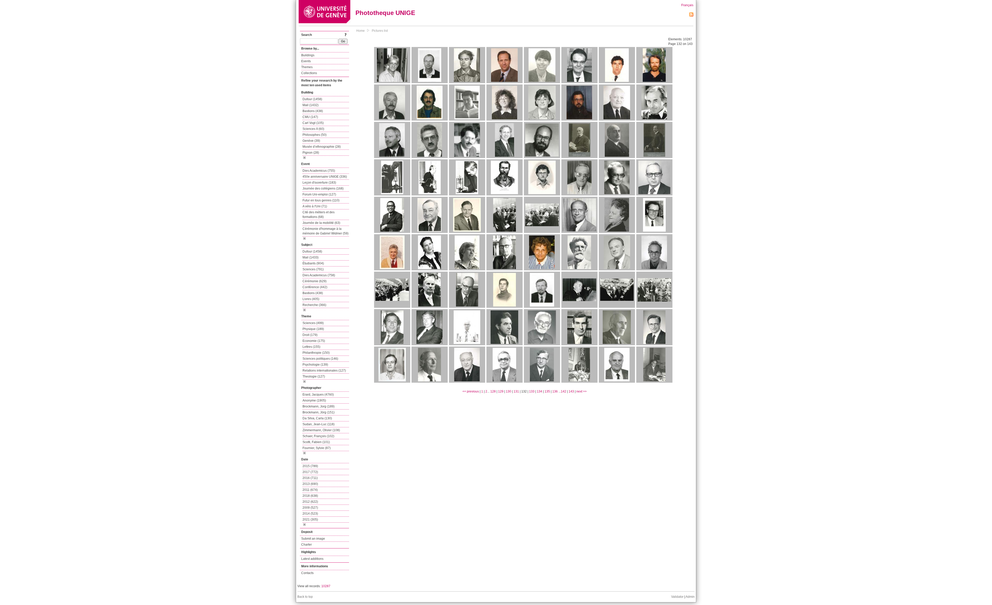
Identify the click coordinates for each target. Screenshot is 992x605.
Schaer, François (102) (318, 436)
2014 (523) (310, 513)
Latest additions (312, 559)
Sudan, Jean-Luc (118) (319, 424)
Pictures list (380, 31)
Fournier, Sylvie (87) (317, 448)
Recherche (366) (314, 305)
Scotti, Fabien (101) (316, 442)
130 (508, 391)
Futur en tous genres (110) (321, 200)
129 (500, 391)
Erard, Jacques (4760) (318, 394)
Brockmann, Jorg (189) (319, 406)
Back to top (305, 597)
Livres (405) (311, 299)
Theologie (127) (314, 376)
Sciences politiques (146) (320, 358)
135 (547, 391)
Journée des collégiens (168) (323, 188)
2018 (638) (310, 496)
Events (306, 61)
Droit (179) (310, 335)
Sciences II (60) (313, 129)
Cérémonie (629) (315, 281)
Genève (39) (311, 141)
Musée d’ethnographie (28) (322, 146)
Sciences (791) (313, 269)
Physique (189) (313, 329)
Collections (309, 73)
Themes (307, 67)
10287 (325, 586)
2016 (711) (310, 478)
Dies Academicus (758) (319, 275)
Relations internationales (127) (324, 370)
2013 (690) (310, 484)
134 (539, 391)
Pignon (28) (311, 152)
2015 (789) (310, 466)
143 (571, 391)
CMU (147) (310, 117)
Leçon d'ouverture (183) (319, 182)
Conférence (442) (315, 287)
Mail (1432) (311, 105)
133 (531, 391)
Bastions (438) (313, 111)
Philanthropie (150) (316, 353)
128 (493, 391)
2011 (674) (310, 490)
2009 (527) (310, 507)
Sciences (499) (313, 323)
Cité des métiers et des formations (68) (319, 214)
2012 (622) (310, 502)
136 (555, 391)
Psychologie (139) (315, 364)
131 (516, 391)
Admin (690, 597)
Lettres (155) (311, 347)
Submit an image (313, 538)
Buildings (307, 55)
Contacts (307, 573)
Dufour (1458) (312, 99)
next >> (581, 391)
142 (563, 391)
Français (687, 5)
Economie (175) (314, 341)
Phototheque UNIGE (385, 12)
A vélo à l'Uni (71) (315, 206)
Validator (677, 597)
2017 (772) (310, 472)
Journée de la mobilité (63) (321, 223)
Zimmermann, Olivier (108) (321, 430)
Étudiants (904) (313, 263)
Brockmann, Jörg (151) (319, 412)
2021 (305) (310, 519)
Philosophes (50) (315, 135)
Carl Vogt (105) (313, 123)
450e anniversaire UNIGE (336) (325, 176)
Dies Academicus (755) (319, 170)
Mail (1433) (311, 257)
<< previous (470, 391)
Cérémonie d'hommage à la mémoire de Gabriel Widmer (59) (325, 231)
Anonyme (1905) (314, 400)
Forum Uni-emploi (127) (319, 194)
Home (360, 31)
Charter (306, 544)
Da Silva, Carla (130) (317, 418)
